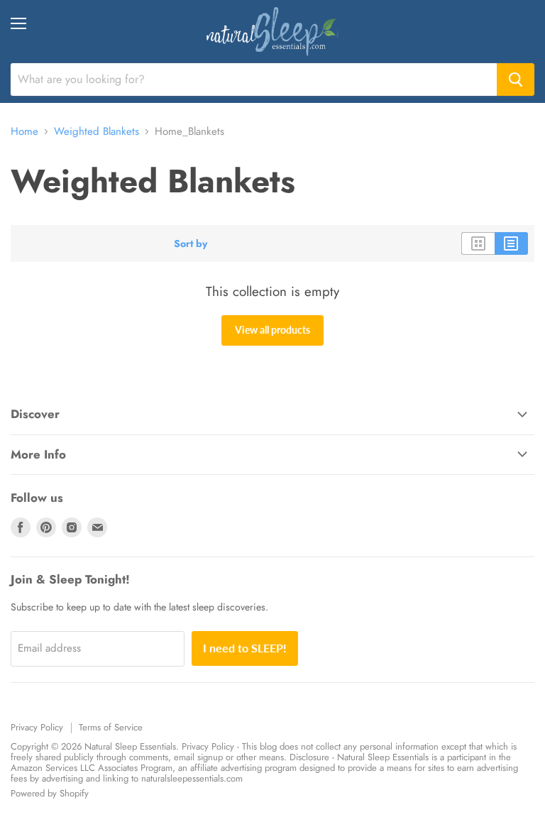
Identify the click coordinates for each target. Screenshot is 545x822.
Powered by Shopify (50, 793)
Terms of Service (111, 727)
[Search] (515, 79)
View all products (272, 330)
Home (24, 132)
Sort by (190, 243)
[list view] (511, 243)
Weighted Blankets (96, 132)
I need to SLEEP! (245, 647)
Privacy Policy (37, 727)
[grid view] (478, 243)
